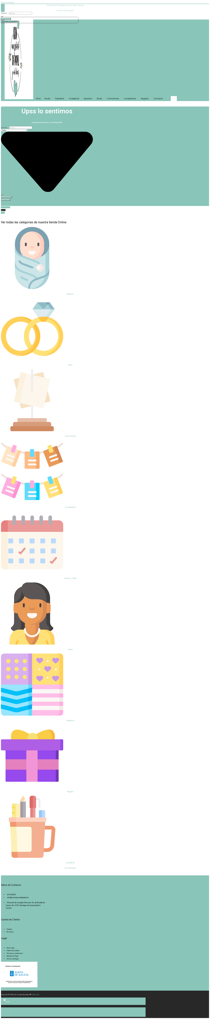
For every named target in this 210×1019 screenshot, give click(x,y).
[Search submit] (2, 16)
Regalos (70, 791)
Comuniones (70, 436)
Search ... (5, 13)
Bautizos (70, 294)
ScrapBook (70, 862)
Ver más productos (9, 21)
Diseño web (35, 994)
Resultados (6, 197)
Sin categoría (70, 868)
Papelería (70, 720)
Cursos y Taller (70, 578)
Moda (70, 649)
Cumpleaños (70, 507)
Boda (70, 365)
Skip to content (7, 2)
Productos (6, 19)
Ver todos (6, 200)
